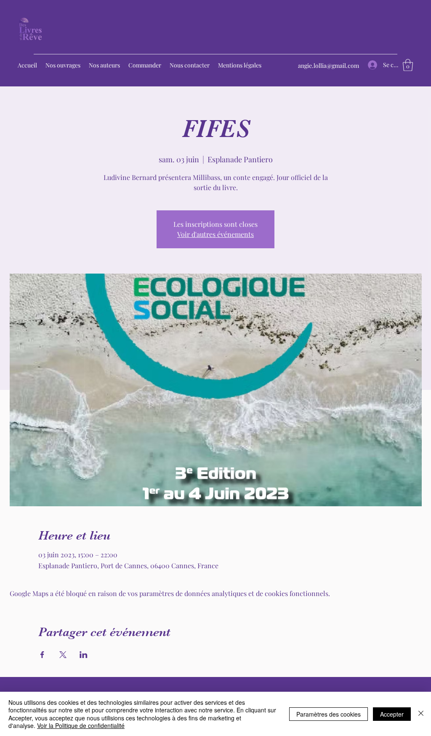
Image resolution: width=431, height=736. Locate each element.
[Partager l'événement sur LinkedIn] (84, 654)
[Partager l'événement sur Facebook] (42, 654)
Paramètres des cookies (328, 714)
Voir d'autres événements (215, 234)
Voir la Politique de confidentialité (81, 725)
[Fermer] (421, 713)
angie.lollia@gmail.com (328, 66)
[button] (408, 65)
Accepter (392, 714)
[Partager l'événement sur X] (63, 654)
